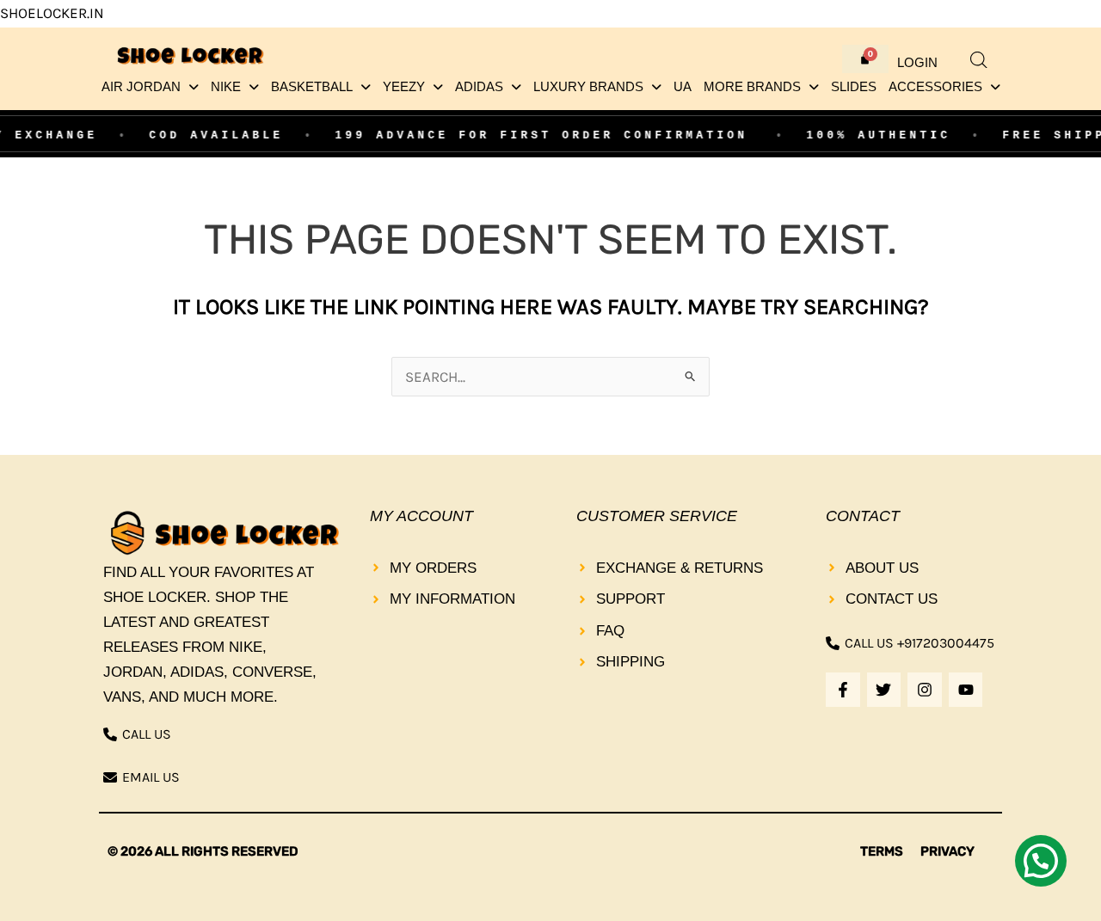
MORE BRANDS (752, 87)
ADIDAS (479, 87)
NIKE (226, 87)
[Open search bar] (978, 60)
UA (683, 87)
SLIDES (853, 87)
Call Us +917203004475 (919, 643)
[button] (150, 87)
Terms (881, 851)
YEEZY (404, 87)
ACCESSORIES (935, 87)
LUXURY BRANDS (588, 87)
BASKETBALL (312, 87)
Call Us (146, 734)
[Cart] (865, 59)
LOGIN (917, 63)
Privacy (947, 851)
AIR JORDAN (141, 87)
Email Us (151, 777)
